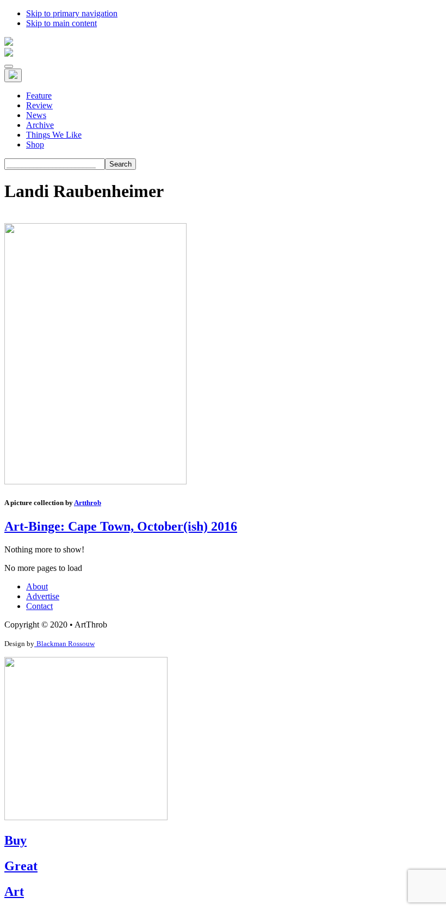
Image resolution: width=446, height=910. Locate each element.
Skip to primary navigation (71, 13)
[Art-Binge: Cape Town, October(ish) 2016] (95, 481)
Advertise (42, 596)
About (37, 586)
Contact (39, 606)
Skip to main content (61, 23)
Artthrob (87, 503)
